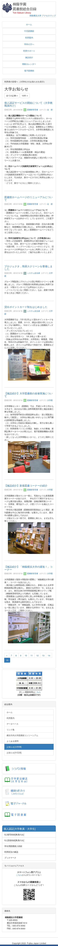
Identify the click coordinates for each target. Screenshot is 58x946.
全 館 (50, 109)
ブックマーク (10, 857)
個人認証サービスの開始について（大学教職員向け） (28, 104)
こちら (38, 692)
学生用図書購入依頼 (13, 846)
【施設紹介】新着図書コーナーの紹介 (25, 485)
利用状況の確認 (11, 851)
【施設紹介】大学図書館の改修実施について (28, 394)
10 (26, 655)
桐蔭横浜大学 (35, 15)
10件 (24, 95)
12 (37, 655)
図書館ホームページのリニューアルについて (28, 198)
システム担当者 (33, 273)
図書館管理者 (32, 109)
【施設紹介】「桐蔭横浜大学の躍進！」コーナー (28, 568)
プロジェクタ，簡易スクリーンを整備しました (28, 267)
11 (32, 655)
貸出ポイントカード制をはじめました (25, 307)
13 (43, 655)
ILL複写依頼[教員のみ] (14, 834)
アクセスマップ (49, 15)
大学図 (50, 400)
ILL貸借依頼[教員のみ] (14, 840)
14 (49, 655)
